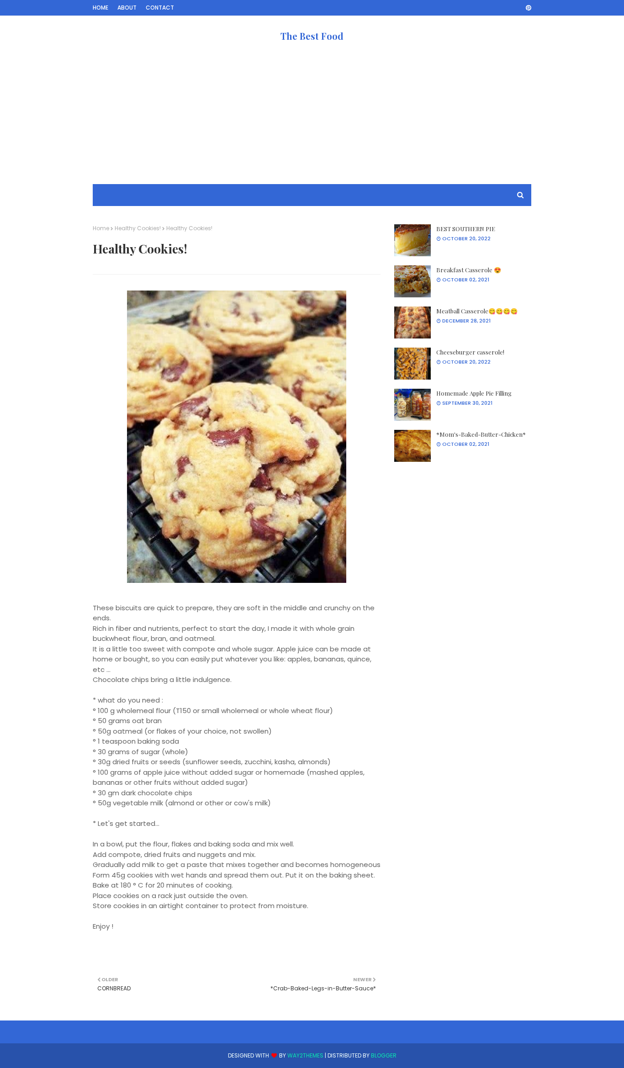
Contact (160, 7)
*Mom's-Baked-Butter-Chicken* (481, 434)
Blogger (384, 1055)
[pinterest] (527, 8)
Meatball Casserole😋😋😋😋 (477, 311)
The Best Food (312, 36)
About (127, 7)
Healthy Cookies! (138, 228)
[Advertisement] (312, 120)
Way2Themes (305, 1055)
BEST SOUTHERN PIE (465, 229)
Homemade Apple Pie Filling (474, 393)
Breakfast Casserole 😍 (468, 270)
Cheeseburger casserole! (470, 352)
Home (100, 7)
